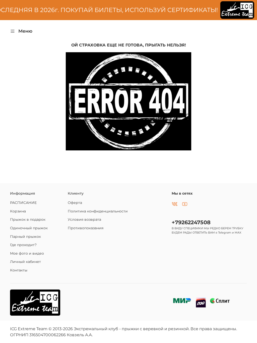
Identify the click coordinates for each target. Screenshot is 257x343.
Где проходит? (23, 245)
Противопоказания (85, 228)
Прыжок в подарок (27, 219)
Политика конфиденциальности (98, 211)
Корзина (18, 211)
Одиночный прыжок (29, 228)
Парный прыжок (25, 236)
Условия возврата (84, 219)
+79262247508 (191, 222)
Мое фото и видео (27, 253)
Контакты (18, 270)
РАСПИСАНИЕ (23, 202)
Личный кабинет (25, 261)
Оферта (75, 202)
